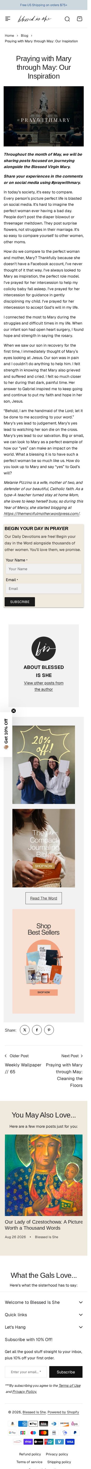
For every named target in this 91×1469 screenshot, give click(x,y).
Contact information (43, 1466)
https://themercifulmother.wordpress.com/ (41, 513)
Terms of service (29, 1458)
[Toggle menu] (7, 18)
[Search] (67, 18)
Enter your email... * (26, 1368)
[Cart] (79, 18)
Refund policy (30, 1450)
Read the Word (43, 898)
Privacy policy (57, 1450)
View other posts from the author (44, 686)
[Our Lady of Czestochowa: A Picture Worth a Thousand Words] (44, 1173)
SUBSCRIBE (19, 602)
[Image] (43, 765)
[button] (6, 734)
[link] (25, 1030)
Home (9, 35)
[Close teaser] (13, 710)
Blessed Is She (34, 1408)
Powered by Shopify (63, 1408)
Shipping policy (59, 1458)
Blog (24, 35)
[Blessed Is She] (34, 19)
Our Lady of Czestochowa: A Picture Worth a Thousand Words (41, 1221)
